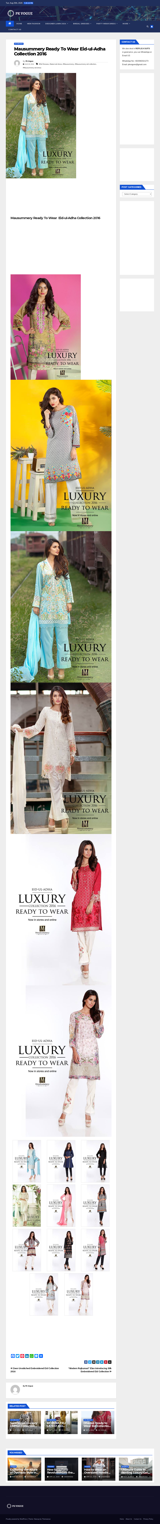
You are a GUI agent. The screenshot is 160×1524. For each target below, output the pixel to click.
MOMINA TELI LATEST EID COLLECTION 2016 (59, 1426)
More (126, 24)
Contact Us (14, 29)
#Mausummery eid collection (85, 64)
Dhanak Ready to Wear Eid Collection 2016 (97, 1426)
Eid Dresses (19, 43)
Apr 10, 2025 (91, 1477)
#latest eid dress (56, 64)
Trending (51, 1466)
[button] (148, 27)
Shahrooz (31, 1477)
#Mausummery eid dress (32, 68)
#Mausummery (68, 64)
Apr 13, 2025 (54, 1477)
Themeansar (46, 1519)
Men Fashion (33, 24)
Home (19, 24)
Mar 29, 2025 (128, 1477)
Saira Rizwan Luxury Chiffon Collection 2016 (23, 1426)
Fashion (13, 1466)
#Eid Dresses (44, 64)
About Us (129, 1519)
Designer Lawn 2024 (56, 24)
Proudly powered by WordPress (17, 1519)
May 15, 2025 (17, 1477)
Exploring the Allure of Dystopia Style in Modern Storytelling (23, 1472)
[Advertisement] (61, 198)
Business (125, 1466)
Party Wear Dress (106, 24)
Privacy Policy (148, 1519)
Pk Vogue (29, 61)
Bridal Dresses (81, 24)
